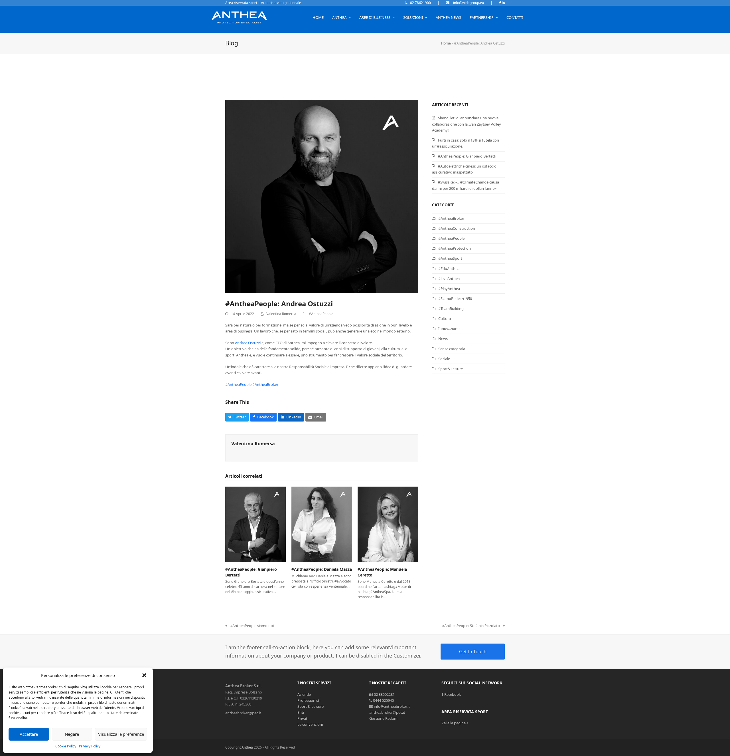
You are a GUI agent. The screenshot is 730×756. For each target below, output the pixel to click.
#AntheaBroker (265, 384)
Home (446, 43)
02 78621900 (420, 2)
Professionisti (308, 700)
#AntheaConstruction (456, 228)
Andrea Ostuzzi (248, 342)
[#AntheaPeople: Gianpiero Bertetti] (255, 524)
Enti (300, 712)
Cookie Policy (65, 746)
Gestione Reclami (383, 718)
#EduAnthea (448, 268)
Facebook (452, 694)
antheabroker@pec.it (387, 712)
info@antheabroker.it (392, 706)
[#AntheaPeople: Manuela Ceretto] (388, 524)
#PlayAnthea (449, 288)
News (443, 338)
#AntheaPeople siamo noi (252, 625)
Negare (72, 734)
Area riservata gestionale (281, 2)
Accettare (29, 734)
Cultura (444, 318)
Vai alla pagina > (455, 722)
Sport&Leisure (450, 368)
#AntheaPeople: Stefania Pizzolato (471, 625)
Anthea (247, 747)
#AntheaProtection (454, 248)
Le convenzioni (310, 724)
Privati (302, 718)
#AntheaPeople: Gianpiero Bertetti (467, 156)
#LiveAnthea (449, 278)
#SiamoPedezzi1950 (455, 298)
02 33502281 (384, 694)
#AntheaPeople (321, 313)
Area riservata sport (241, 2)
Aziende (304, 694)
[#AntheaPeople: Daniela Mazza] (321, 524)
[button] (144, 675)
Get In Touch (472, 651)
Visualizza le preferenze (121, 734)
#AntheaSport (450, 258)
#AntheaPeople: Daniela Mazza (321, 569)
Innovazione (448, 328)
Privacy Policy (89, 746)
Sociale (444, 358)
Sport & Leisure (310, 706)
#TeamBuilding (451, 308)
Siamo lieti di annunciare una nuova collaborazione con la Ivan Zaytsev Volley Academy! (466, 123)
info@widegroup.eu (468, 2)
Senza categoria (451, 348)
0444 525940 (383, 700)
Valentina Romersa (281, 313)
